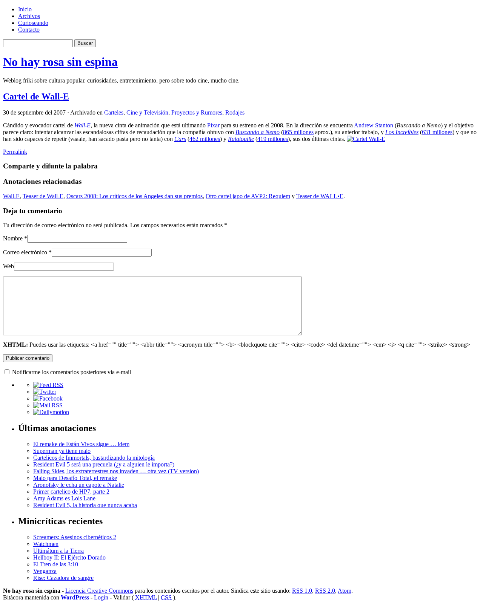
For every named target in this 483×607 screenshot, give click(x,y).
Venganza (45, 571)
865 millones (298, 132)
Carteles (113, 112)
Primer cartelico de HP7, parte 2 (71, 491)
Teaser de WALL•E (319, 196)
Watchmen (45, 544)
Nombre (13, 238)
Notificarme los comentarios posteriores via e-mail (71, 372)
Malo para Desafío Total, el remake (75, 478)
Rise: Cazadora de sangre (63, 578)
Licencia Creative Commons (99, 590)
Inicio (25, 9)
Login (101, 597)
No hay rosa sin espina (60, 62)
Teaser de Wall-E (43, 196)
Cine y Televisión (147, 112)
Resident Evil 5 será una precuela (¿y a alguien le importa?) (103, 464)
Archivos (29, 16)
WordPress (75, 597)
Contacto (29, 29)
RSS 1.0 (302, 590)
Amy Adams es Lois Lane (64, 498)
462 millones (204, 139)
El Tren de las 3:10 (55, 564)
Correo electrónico (25, 252)
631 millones (437, 132)
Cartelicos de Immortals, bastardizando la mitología (94, 457)
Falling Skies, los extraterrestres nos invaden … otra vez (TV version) (116, 471)
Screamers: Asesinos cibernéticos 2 (74, 537)
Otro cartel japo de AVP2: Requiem (248, 196)
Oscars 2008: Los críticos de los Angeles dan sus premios (134, 196)
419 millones (272, 139)
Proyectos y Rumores (196, 112)
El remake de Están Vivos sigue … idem (81, 444)
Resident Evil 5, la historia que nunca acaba (85, 505)
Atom (344, 590)
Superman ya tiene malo (62, 451)
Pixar (213, 125)
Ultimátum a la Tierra (58, 550)
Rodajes (235, 112)
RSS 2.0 (325, 590)
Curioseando (33, 23)
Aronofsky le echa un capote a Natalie (78, 485)
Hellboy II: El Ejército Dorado (69, 557)
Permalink (15, 151)
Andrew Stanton (373, 125)
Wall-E (11, 196)
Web (8, 266)
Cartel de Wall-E (36, 96)
